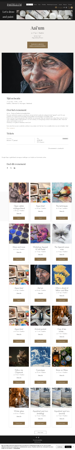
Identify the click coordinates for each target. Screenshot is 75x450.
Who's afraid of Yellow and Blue (62, 289)
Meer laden (40, 432)
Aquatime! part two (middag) (40, 412)
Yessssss (68, 447)
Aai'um (40, 288)
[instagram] (66, 7)
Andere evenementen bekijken (37, 46)
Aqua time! (40, 206)
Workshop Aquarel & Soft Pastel (40, 248)
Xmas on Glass (62, 370)
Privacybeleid (17, 448)
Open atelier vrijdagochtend (19, 207)
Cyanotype (40, 370)
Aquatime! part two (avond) (61, 412)
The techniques (62, 206)
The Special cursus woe (62, 248)
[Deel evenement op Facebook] (7, 168)
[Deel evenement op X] (11, 168)
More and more (19, 247)
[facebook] (64, 7)
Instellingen (60, 447)
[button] (70, 7)
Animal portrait (40, 329)
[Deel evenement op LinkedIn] (14, 168)
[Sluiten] (73, 447)
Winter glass (19, 411)
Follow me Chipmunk (19, 371)
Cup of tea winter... (62, 330)
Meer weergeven (11, 128)
